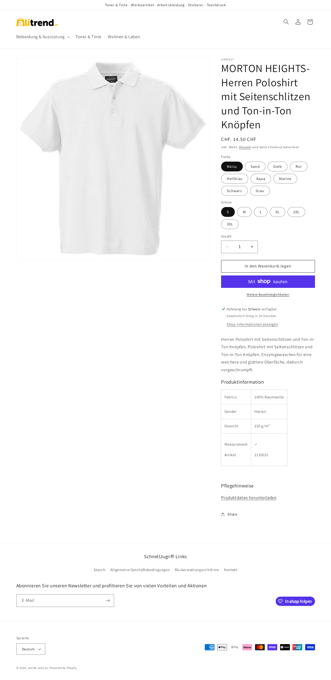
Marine (285, 178)
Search (100, 569)
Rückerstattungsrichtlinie (197, 569)
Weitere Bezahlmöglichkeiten (268, 294)
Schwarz (234, 190)
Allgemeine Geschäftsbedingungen (140, 569)
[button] (42, 37)
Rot (299, 166)
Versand (245, 147)
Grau (260, 190)
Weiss (232, 166)
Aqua (260, 178)
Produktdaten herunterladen (248, 497)
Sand (255, 166)
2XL (296, 211)
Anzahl (226, 236)
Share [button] (232, 513)
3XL (230, 223)
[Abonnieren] (108, 600)
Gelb (277, 166)
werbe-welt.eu (38, 668)
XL (277, 211)
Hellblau (234, 178)
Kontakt (230, 569)
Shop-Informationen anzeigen (252, 323)
